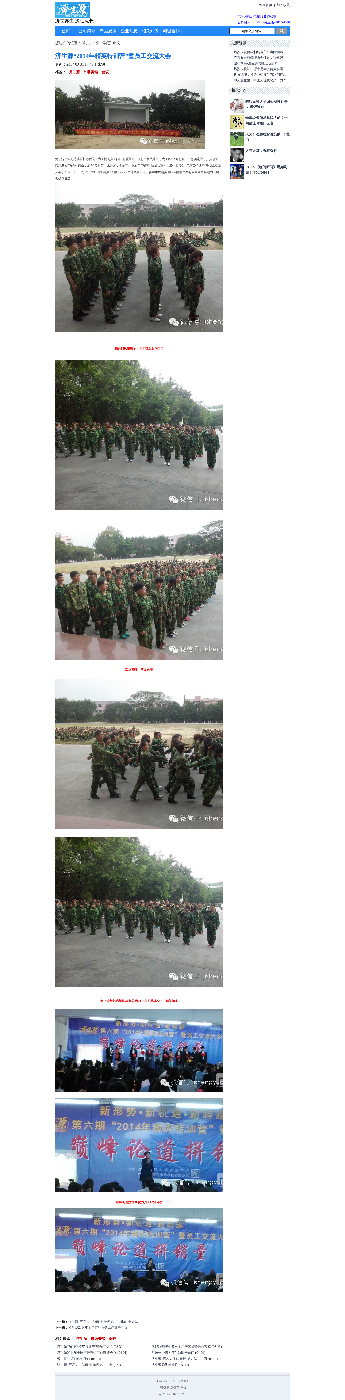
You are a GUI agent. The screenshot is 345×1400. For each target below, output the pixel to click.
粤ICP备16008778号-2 (172, 1387)
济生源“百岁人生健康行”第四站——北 (85, 1365)
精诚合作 (171, 31)
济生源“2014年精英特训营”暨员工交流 (85, 1346)
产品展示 (108, 31)
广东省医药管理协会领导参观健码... (260, 58)
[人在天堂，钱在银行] (237, 155)
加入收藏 (283, 5)
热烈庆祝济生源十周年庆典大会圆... (260, 69)
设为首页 (265, 5)
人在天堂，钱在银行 (261, 151)
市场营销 (90, 72)
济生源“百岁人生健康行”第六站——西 (179, 1359)
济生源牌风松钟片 (165, 1365)
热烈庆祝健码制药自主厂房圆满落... (260, 52)
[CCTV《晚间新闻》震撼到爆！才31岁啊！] (237, 171)
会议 (104, 72)
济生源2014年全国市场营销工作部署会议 (97, 1327)
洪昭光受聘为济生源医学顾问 (173, 1353)
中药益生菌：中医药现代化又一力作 (260, 80)
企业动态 (129, 31)
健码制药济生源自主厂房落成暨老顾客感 (181, 1346)
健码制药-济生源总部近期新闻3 (256, 63)
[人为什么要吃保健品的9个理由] (237, 139)
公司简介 (86, 31)
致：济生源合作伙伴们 (73, 1359)
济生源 (74, 72)
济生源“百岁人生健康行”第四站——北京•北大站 (103, 1322)
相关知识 (150, 31)
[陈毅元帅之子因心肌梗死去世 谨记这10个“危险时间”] (237, 106)
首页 (65, 31)
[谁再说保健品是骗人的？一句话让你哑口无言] (237, 122)
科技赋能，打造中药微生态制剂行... (260, 74)
